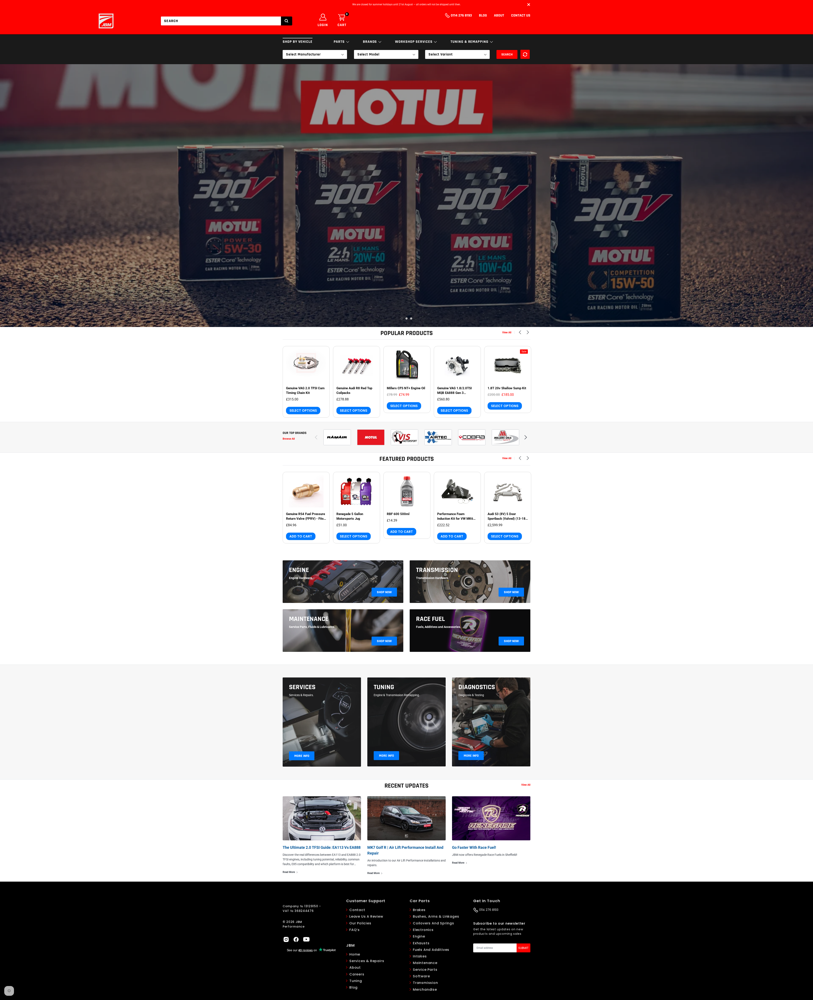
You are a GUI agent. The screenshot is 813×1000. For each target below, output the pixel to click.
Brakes (419, 909)
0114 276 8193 (461, 15)
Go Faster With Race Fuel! (474, 847)
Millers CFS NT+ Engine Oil (406, 388)
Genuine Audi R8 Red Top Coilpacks (354, 390)
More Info (301, 756)
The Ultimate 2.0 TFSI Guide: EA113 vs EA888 (322, 847)
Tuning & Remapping (470, 41)
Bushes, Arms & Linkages (436, 916)
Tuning (384, 687)
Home (354, 954)
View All (506, 332)
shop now (384, 592)
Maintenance (308, 619)
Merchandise (425, 989)
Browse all (289, 438)
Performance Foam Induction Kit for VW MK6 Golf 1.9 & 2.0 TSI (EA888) (456, 516)
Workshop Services (414, 41)
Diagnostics (476, 687)
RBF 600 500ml (398, 514)
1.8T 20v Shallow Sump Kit (507, 388)
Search (507, 54)
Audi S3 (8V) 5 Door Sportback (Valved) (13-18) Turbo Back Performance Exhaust (507, 516)
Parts (340, 41)
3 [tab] (411, 318)
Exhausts (421, 943)
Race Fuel (430, 619)
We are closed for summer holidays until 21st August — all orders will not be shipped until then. (406, 4)
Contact (357, 909)
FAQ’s (354, 929)
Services (302, 687)
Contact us (520, 15)
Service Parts (425, 969)
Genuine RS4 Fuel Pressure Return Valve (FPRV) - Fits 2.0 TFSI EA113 (305, 516)
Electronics (423, 929)
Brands (370, 41)
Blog (483, 15)
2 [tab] (406, 318)
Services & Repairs (366, 960)
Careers (356, 974)
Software (421, 976)
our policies (360, 923)
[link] (306, 365)
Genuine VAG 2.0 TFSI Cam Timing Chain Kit (305, 390)
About (499, 15)
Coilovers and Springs (433, 923)
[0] (341, 18)
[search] (286, 21)
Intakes (420, 956)
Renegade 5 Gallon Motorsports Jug (349, 516)
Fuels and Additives (431, 949)
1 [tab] (402, 318)
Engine (299, 570)
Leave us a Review (366, 916)
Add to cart (300, 536)
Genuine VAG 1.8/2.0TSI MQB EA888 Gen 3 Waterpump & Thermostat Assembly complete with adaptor (455, 390)
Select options (303, 410)
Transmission (437, 570)
